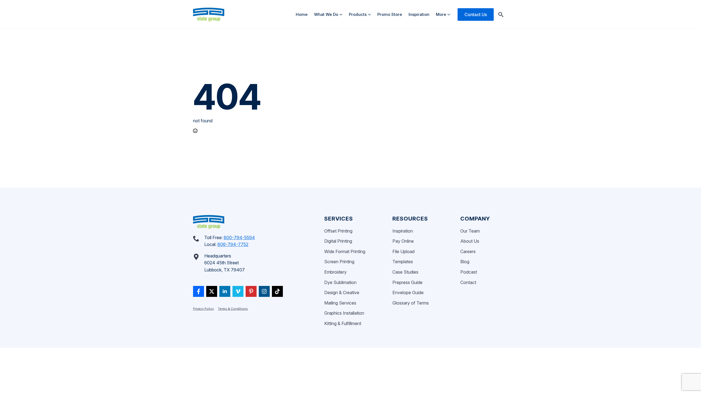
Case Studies (405, 272)
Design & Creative (341, 292)
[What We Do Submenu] (342, 14)
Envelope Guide (408, 292)
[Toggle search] (501, 14)
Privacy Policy (203, 309)
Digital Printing (338, 241)
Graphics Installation (344, 313)
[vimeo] (237, 291)
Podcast (468, 272)
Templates (402, 261)
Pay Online (403, 241)
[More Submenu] (449, 14)
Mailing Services (340, 303)
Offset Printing (338, 231)
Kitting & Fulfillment (342, 323)
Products (358, 14)
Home (302, 14)
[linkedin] (224, 291)
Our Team (470, 231)
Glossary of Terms (410, 303)
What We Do (326, 14)
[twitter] (211, 291)
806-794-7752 (232, 244)
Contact (468, 282)
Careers (468, 251)
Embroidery (335, 272)
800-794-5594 (239, 237)
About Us (469, 241)
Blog (464, 261)
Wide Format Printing (344, 251)
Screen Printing (339, 261)
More (441, 14)
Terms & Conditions (233, 309)
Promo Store (389, 14)
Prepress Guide (407, 282)
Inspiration (419, 14)
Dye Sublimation (340, 282)
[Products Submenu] (370, 14)
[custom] (198, 291)
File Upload (403, 251)
